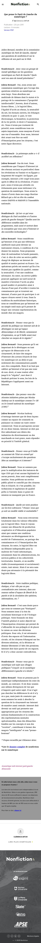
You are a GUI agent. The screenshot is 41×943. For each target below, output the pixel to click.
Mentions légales (33, 936)
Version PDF (9, 30)
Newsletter (19, 936)
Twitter (12, 936)
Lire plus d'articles (19, 842)
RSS (15, 936)
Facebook (8, 936)
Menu (3, 4)
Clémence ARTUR (22, 21)
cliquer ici (17, 810)
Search (38, 4)
